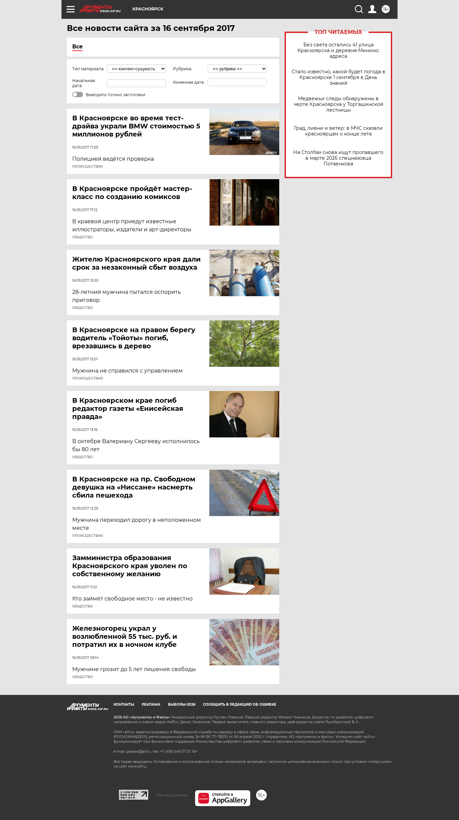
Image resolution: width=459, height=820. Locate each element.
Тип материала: (88, 68)
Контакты (124, 704)
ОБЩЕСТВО (82, 237)
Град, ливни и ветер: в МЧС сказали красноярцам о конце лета (338, 131)
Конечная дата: (189, 82)
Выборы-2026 (181, 704)
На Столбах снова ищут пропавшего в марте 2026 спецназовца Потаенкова (338, 158)
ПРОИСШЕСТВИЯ (87, 166)
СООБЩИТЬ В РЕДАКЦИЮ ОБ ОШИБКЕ (239, 704)
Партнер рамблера (171, 795)
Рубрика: (182, 68)
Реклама (151, 704)
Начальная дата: (83, 83)
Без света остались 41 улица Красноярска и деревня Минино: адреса (338, 50)
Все (77, 46)
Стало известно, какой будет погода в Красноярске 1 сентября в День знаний (338, 77)
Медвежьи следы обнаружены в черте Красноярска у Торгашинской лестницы (338, 104)
